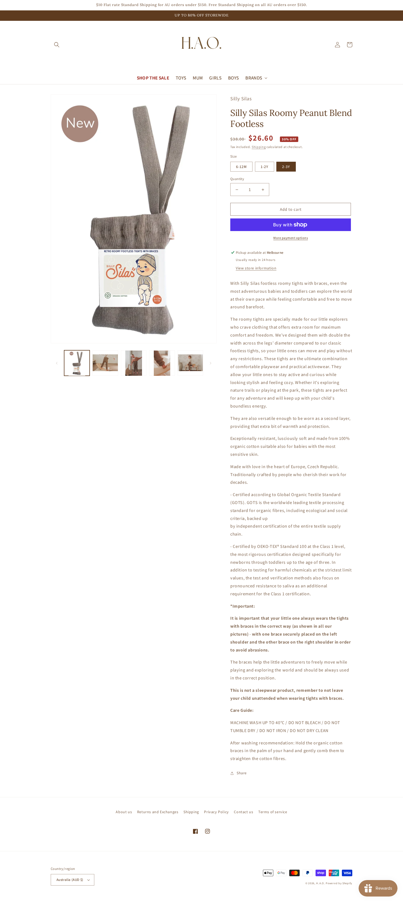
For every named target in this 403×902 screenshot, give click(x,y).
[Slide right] (211, 363)
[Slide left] (57, 363)
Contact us (243, 811)
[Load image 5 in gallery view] (190, 363)
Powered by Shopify (339, 883)
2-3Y (286, 166)
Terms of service (272, 811)
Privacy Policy (216, 811)
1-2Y (264, 166)
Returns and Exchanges (157, 811)
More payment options (290, 238)
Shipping (259, 147)
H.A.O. (320, 883)
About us (124, 811)
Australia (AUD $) (69, 879)
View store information (256, 268)
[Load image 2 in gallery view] (105, 363)
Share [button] (242, 772)
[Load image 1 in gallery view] (77, 363)
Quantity (237, 179)
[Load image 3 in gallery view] (133, 363)
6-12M (241, 166)
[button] (57, 45)
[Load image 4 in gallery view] (162, 363)
